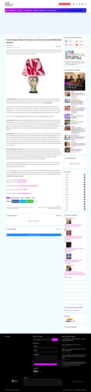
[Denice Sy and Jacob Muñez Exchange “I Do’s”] (67, 122)
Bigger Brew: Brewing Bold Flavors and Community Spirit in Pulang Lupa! (74, 349)
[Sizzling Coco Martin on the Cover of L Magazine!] (67, 149)
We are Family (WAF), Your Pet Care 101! (71, 344)
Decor (22, 197)
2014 (75, 204)
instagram (70, 44)
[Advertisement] (45, 24)
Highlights (12, 10)
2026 (75, 174)
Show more (58, 215)
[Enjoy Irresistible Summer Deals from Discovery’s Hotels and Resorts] (67, 137)
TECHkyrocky (69, 241)
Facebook (16, 201)
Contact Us (69, 389)
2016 (75, 199)
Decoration (27, 197)
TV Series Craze (70, 265)
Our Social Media (77, 389)
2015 (75, 202)
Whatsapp (30, 201)
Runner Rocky (69, 229)
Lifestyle (35, 10)
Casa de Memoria (15, 197)
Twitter (23, 201)
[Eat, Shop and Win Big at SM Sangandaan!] (67, 116)
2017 (75, 197)
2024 (75, 179)
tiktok (81, 41)
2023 (75, 182)
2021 (75, 187)
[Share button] (35, 201)
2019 (75, 192)
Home (7, 10)
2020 (75, 189)
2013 (75, 207)
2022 (75, 184)
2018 (75, 194)
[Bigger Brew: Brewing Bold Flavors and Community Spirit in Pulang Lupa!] (67, 93)
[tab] (7, 10)
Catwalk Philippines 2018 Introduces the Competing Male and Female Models (74, 339)
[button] (80, 10)
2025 (75, 177)
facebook (70, 41)
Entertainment (28, 10)
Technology (42, 10)
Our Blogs (83, 389)
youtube (81, 44)
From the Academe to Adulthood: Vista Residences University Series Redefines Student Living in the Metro (74, 356)
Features (20, 10)
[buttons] (74, 4)
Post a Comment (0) (34, 234)
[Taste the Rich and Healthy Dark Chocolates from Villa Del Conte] (67, 144)
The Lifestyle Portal (70, 218)
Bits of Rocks (69, 253)
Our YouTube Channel (51, 10)
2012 (75, 209)
